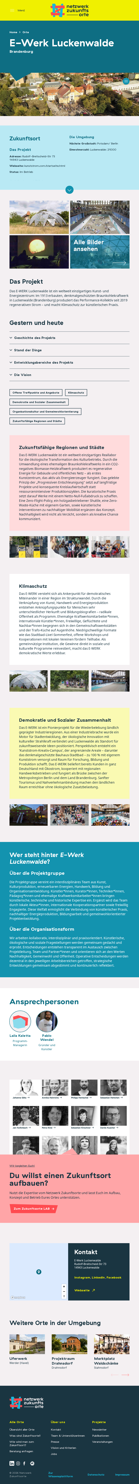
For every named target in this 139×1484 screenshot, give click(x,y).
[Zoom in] (64, 1286)
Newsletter (99, 1429)
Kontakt (56, 1429)
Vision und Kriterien (63, 1447)
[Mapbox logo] (18, 1297)
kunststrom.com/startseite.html (44, 165)
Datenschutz (96, 1474)
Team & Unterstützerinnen (68, 1435)
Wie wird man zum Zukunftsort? (21, 1443)
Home (13, 32)
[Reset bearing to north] (64, 1296)
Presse (55, 1441)
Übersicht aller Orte (21, 1429)
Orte (26, 32)
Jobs (54, 1454)
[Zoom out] (64, 1291)
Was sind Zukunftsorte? (25, 1435)
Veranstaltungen (102, 1441)
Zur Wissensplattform (60, 1474)
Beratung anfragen (21, 1451)
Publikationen (100, 1435)
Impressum (122, 1474)
